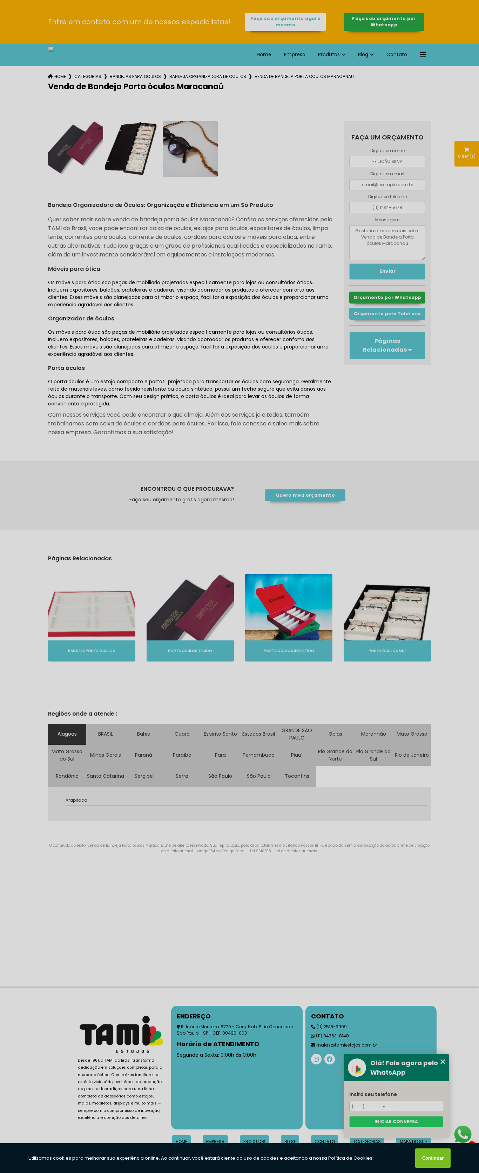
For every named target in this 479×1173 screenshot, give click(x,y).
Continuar (433, 1158)
